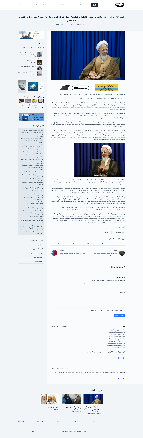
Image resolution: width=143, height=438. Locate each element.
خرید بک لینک (39, 261)
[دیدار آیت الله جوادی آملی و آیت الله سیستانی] (71, 399)
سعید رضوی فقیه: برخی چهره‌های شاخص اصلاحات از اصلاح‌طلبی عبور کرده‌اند (32, 147)
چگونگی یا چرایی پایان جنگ (36, 216)
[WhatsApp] (73, 243)
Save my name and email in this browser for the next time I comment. (106, 310)
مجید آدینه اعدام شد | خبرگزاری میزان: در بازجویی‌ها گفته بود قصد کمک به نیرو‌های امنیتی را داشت (32, 132)
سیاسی (80, 5)
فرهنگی (53, 5)
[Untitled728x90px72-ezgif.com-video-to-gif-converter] (88, 88)
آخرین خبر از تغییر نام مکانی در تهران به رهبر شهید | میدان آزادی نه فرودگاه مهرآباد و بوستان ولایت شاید (31, 140)
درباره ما (93, 421)
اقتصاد (62, 5)
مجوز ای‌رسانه (21, 421)
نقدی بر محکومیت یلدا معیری (35, 194)
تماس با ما (59, 421)
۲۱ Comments (91, 413)
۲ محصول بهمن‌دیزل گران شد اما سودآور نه (32, 175)
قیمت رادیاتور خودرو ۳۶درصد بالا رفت (34, 179)
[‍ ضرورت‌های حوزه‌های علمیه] (50, 399)
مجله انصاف (43, 5)
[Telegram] (88, 243)
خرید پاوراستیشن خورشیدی (35, 253)
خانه (87, 5)
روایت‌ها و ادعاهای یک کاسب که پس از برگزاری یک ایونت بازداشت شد (28, 55)
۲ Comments (59, 25)
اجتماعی (71, 5)
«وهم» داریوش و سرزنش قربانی (35, 203)
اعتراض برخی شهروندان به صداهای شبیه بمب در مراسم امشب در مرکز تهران (31, 227)
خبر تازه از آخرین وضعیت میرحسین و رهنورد (32, 171)
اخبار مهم (70, 25)
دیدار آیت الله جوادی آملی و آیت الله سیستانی (72, 408)
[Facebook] (117, 243)
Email (85, 284)
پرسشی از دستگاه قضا (30, 61)
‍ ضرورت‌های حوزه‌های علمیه (52, 407)
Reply (53, 326)
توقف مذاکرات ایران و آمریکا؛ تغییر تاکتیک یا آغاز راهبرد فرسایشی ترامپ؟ (31, 189)
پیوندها (76, 421)
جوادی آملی (107, 233)
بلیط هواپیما (39, 245)
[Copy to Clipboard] (58, 243)
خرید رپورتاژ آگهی (38, 257)
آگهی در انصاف (40, 421)
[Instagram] (30, 431)
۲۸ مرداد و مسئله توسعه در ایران (28, 66)
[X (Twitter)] (102, 243)
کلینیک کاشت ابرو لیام (37, 249)
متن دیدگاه (122, 292)
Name (123, 284)
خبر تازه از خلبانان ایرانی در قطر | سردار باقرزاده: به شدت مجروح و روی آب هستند (31, 212)
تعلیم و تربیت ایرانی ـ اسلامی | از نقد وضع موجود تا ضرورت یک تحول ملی (32, 166)
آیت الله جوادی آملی (118, 233)
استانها (35, 5)
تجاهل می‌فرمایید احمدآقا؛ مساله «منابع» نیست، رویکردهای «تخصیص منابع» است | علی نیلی (31, 154)
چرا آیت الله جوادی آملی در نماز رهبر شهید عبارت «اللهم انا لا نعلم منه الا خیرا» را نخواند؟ (93, 409)
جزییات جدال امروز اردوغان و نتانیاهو (34, 232)
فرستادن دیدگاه (119, 315)
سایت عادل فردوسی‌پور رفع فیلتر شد (34, 207)
